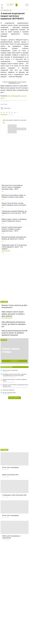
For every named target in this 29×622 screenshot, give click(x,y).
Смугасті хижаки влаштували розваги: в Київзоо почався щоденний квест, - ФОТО (12, 229)
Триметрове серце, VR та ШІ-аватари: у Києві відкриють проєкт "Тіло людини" (14, 247)
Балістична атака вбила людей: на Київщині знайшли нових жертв (13, 196)
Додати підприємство (14, 397)
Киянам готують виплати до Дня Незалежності (14, 306)
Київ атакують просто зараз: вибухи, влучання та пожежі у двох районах (13, 314)
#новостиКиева (4, 104)
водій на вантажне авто (10, 475)
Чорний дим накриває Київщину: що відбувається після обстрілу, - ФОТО (14, 212)
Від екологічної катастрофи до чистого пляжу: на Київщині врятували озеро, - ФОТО (12, 187)
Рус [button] (27, 4)
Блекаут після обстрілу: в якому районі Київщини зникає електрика (14, 204)
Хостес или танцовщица (10, 467)
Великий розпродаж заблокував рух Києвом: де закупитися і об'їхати (14, 238)
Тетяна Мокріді (12, 96)
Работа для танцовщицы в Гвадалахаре (11, 537)
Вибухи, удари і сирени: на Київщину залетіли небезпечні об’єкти (14, 220)
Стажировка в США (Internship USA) (14, 495)
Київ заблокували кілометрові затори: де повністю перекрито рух (14, 324)
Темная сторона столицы (10, 350)
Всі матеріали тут (14, 361)
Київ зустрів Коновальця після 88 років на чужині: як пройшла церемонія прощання (14, 333)
